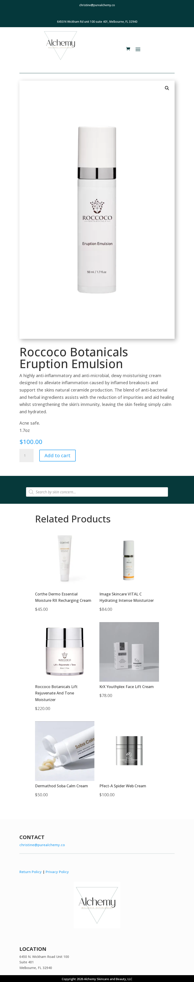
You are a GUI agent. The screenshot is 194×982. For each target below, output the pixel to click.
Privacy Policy (57, 871)
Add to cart (57, 455)
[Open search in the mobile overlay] (97, 492)
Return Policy (30, 871)
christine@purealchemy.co (42, 844)
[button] (167, 88)
